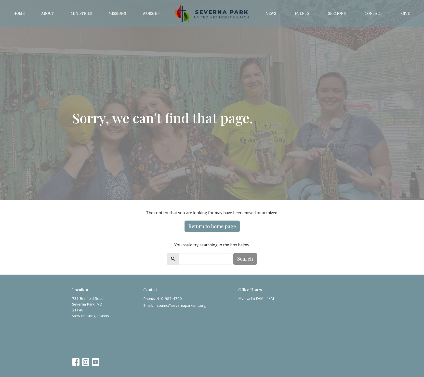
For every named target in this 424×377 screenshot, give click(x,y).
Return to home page (212, 226)
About (47, 13)
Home (19, 13)
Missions (117, 13)
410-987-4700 (169, 298)
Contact (373, 13)
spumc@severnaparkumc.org (181, 305)
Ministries (81, 13)
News (270, 13)
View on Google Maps (90, 315)
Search (245, 258)
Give (405, 13)
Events (302, 13)
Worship (151, 13)
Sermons (337, 13)
